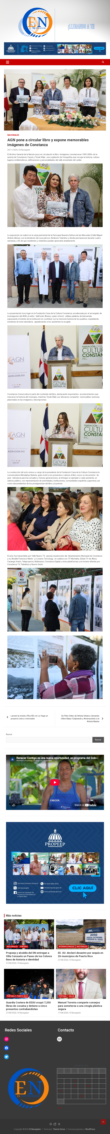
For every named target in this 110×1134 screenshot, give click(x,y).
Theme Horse (59, 1129)
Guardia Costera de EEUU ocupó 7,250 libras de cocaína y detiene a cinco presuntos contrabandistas (28, 1006)
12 (75, 1086)
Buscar (9, 734)
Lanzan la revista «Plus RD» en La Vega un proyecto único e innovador (29, 717)
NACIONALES (13, 135)
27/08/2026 (11, 963)
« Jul (59, 1108)
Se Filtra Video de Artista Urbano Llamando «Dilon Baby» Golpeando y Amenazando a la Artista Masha (80, 719)
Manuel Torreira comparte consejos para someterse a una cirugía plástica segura (80, 1006)
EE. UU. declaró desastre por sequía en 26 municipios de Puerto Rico (80, 954)
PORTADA (24, 947)
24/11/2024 (12, 150)
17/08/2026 (63, 1013)
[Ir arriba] (103, 1122)
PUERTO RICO (22, 996)
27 (81, 1096)
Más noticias (14, 915)
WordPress (90, 1129)
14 (88, 1086)
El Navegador (24, 150)
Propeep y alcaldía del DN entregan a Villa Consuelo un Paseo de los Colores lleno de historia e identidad (29, 956)
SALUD (71, 996)
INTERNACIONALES (66, 947)
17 (61, 1091)
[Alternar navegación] (7, 62)
